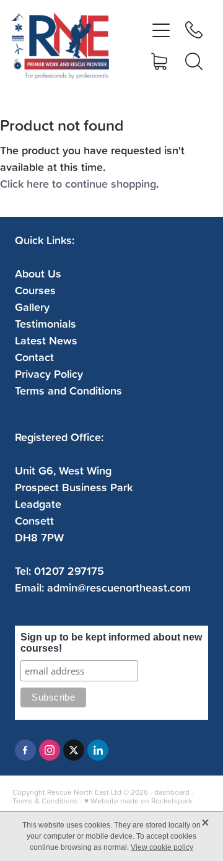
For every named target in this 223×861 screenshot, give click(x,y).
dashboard (172, 792)
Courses (35, 290)
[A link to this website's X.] (73, 750)
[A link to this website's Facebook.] (25, 750)
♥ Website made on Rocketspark (138, 800)
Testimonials (45, 323)
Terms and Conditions (68, 390)
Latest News (46, 340)
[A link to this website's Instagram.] (49, 750)
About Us (38, 273)
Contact (34, 357)
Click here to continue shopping (78, 183)
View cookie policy (162, 847)
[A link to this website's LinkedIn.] (97, 750)
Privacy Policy (49, 373)
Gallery (32, 307)
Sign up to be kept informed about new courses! (111, 642)
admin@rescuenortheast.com (119, 587)
